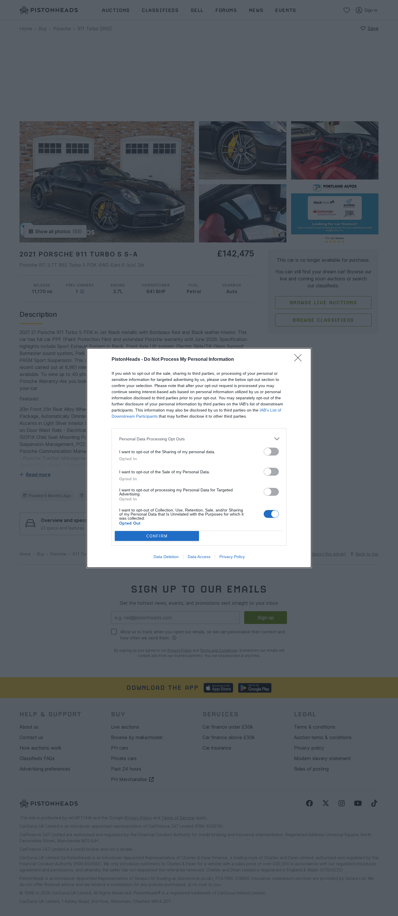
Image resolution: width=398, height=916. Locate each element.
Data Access (199, 556)
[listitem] (199, 439)
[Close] (299, 359)
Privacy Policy (232, 556)
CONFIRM (157, 536)
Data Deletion (166, 556)
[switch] (271, 452)
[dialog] (199, 458)
